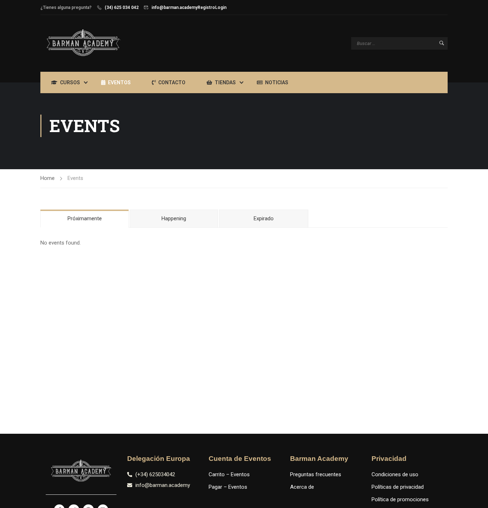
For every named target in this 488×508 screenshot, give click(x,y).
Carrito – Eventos (229, 474)
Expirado (264, 218)
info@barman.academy (174, 7)
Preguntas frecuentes (315, 474)
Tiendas (225, 82)
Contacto (171, 82)
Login (220, 7)
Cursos (70, 82)
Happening (173, 218)
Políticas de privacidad (398, 487)
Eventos (119, 82)
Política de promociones (400, 499)
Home (47, 178)
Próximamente (85, 218)
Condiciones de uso (395, 474)
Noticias (276, 82)
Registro (206, 7)
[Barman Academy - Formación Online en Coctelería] (83, 43)
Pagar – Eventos (228, 487)
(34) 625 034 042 (122, 7)
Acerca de (302, 487)
